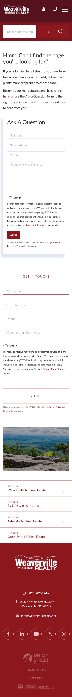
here (6, 96)
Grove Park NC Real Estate (26, 537)
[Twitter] (50, 634)
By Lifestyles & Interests (24, 506)
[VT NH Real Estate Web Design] (36, 658)
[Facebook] (8, 634)
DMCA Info (36, 678)
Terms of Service (24, 246)
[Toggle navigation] (65, 9)
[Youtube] (36, 634)
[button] (53, 31)
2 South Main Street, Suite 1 (38, 604)
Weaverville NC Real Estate (27, 490)
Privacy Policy (33, 225)
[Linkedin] (22, 634)
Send (13, 234)
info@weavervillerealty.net (38, 616)
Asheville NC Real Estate (25, 521)
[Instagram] (64, 634)
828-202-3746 (55, 9)
